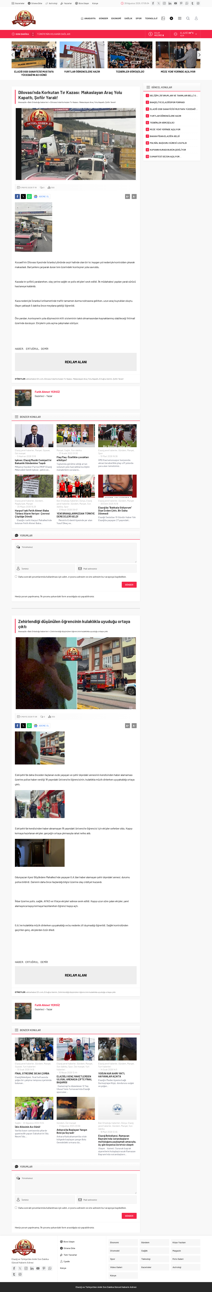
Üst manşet (20, 453)
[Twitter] (158, 3)
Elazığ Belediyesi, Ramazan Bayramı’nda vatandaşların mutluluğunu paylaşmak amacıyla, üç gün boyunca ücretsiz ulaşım (117, 1140)
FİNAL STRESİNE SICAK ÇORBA (32, 1073)
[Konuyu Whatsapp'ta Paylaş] (29, 196)
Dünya (82, 500)
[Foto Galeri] (163, 18)
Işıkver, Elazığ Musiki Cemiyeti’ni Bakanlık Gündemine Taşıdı (33, 462)
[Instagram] (164, 3)
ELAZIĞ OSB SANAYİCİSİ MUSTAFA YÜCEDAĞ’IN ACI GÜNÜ (34, 73)
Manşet (38, 450)
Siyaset (46, 450)
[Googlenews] (198, 3)
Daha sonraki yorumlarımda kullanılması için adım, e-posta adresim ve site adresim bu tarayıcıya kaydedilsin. (72, 576)
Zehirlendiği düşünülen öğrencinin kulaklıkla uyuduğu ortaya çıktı (87, 992)
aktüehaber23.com (34, 379)
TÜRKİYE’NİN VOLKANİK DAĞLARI (53, 32)
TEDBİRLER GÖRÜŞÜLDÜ (130, 71)
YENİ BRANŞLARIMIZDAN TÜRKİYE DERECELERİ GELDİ (76, 515)
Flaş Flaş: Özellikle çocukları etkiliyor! (73, 459)
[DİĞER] (180, 18)
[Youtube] (175, 3)
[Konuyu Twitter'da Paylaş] (23, 196)
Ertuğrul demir (105, 379)
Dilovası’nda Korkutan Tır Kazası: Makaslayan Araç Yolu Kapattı (71, 379)
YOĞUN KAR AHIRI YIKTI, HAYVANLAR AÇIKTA (111, 1075)
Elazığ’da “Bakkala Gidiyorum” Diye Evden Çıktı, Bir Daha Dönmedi (115, 510)
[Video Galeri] (171, 18)
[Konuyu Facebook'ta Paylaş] (17, 196)
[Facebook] (153, 3)
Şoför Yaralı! (118, 379)
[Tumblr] (192, 3)
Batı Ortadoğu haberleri (38, 102)
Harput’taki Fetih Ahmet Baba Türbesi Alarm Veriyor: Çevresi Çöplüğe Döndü (32, 513)
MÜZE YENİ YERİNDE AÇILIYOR (178, 71)
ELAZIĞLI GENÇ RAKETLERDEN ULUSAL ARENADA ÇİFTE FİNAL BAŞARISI (74, 1079)
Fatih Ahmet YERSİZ (47, 391)
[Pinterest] (181, 3)
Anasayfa (22, 102)
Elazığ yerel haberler (24, 450)
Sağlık (67, 450)
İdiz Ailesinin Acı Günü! (27, 1126)
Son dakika (76, 450)
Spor (100, 453)
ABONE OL (44, 196)
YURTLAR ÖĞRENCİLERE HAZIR (82, 71)
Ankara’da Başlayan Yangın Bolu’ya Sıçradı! (72, 1131)
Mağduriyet (20, 503)
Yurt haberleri (29, 1066)
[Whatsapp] (187, 3)
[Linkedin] (170, 3)
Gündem (122, 450)
